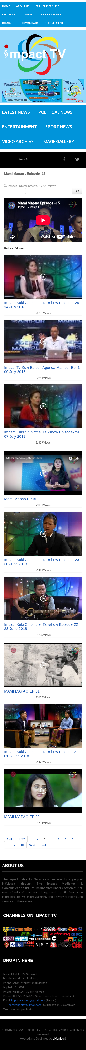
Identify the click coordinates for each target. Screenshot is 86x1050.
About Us (22, 6)
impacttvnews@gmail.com (28, 1000)
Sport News (58, 126)
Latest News (16, 112)
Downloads (29, 23)
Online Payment (52, 14)
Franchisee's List (47, 6)
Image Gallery (58, 141)
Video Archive (18, 141)
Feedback (8, 14)
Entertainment (19, 126)
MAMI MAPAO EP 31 (22, 691)
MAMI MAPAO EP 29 (22, 817)
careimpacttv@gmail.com (25, 1004)
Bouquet (8, 23)
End (43, 845)
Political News (55, 112)
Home (6, 6)
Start (10, 838)
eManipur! (59, 1038)
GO (77, 191)
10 (22, 845)
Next (32, 845)
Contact (28, 14)
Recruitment (54, 23)
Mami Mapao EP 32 (20, 499)
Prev (22, 838)
